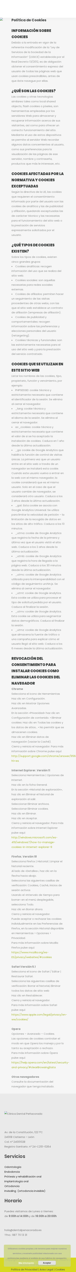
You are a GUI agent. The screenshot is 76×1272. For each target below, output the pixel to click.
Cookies (60, 1269)
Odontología (12, 1167)
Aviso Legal (46, 1269)
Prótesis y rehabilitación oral (22, 1176)
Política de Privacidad (24, 1269)
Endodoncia (12, 1172)
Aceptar (47, 1262)
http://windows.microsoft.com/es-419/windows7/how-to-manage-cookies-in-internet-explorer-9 (34, 842)
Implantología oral (16, 1181)
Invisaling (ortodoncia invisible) (25, 1191)
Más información (26, 1263)
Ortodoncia (11, 1186)
